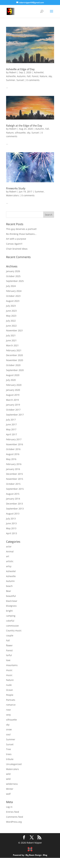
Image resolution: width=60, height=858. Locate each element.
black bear (11, 600)
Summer (10, 80)
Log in (9, 806)
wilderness (12, 783)
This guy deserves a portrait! (21, 228)
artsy (8, 566)
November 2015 (14, 478)
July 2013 (11, 518)
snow (9, 729)
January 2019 (13, 404)
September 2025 (15, 281)
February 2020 (13, 384)
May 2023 (11, 315)
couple (9, 635)
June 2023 (11, 310)
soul (8, 734)
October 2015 (13, 483)
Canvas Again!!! (14, 243)
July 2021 (11, 335)
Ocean (9, 689)
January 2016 (13, 469)
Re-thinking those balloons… (21, 233)
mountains (12, 665)
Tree (8, 749)
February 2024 (13, 290)
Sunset (20, 80)
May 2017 (11, 429)
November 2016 (14, 444)
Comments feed (14, 816)
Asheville (11, 76)
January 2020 (13, 389)
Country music (14, 630)
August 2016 (12, 454)
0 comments (33, 80)
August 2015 (12, 493)
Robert (12, 72)
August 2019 (12, 394)
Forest (35, 76)
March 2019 (12, 399)
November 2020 (14, 360)
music (9, 670)
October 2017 (13, 409)
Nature (43, 76)
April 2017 (11, 434)
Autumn (21, 76)
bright (9, 610)
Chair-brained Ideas (17, 248)
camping (10, 615)
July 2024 (11, 285)
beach (9, 586)
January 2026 (13, 271)
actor (9, 546)
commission (12, 625)
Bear (8, 591)
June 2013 (11, 523)
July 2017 (11, 419)
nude (9, 684)
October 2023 (13, 295)
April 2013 (11, 533)
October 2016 (13, 449)
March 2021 (12, 345)
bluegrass (11, 605)
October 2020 (13, 365)
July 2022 (11, 320)
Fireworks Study (15, 188)
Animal (10, 551)
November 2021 (14, 330)
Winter (9, 788)
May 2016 (11, 459)
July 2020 (11, 379)
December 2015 (14, 473)
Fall (29, 76)
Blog (45, 855)
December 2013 (14, 503)
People (9, 694)
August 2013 (12, 513)
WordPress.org (14, 821)
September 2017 (15, 414)
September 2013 (15, 508)
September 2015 (15, 488)
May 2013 (11, 528)
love (8, 660)
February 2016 (13, 464)
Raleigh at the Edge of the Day (24, 125)
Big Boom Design (34, 855)
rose (8, 709)
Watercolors (12, 195)
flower (9, 645)
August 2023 (12, 300)
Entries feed (12, 811)
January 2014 (13, 498)
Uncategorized (14, 764)
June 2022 (11, 325)
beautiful (11, 595)
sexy (8, 714)
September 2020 (15, 370)
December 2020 (14, 355)
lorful (9, 655)
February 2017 (13, 439)
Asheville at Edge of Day (20, 69)
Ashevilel (39, 72)
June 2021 (11, 340)
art (7, 556)
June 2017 (11, 424)
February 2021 (13, 350)
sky (50, 76)
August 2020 (12, 375)
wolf (8, 793)
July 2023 (11, 305)
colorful (10, 620)
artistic (9, 561)
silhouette (20, 132)
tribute (9, 759)
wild (8, 773)
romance (11, 704)
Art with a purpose (16, 238)
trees (9, 754)
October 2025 (13, 276)
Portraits (10, 699)
